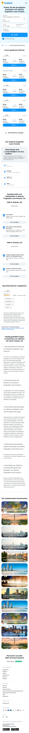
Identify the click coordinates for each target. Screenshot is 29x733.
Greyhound (8, 328)
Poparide (3, 329)
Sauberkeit (8, 304)
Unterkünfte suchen (10, 38)
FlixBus (3, 328)
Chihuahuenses (10, 329)
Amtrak (13, 328)
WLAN (7, 307)
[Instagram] (3, 717)
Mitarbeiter (8, 298)
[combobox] (14, 16)
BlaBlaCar (17, 328)
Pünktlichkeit (9, 301)
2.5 (10, 307)
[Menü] (26, 3)
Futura (22, 328)
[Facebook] (7, 717)
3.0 (13, 301)
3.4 (12, 304)
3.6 (12, 298)
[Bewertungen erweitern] (24, 299)
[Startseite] (3, 45)
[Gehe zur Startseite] (6, 2)
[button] (24, 18)
